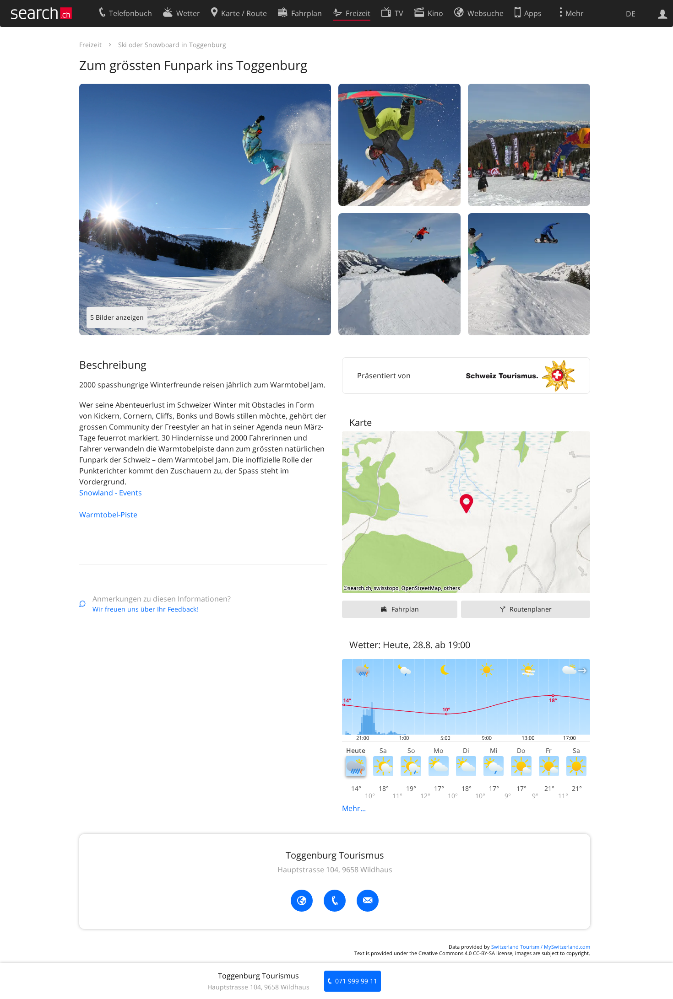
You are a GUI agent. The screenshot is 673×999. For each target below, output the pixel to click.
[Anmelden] (662, 13)
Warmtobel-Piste (108, 515)
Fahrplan (405, 609)
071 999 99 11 (356, 981)
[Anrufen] (335, 901)
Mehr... (354, 808)
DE (630, 14)
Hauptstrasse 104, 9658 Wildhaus (334, 870)
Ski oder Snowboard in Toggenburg (172, 44)
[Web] (302, 901)
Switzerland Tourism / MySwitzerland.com (540, 946)
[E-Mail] (368, 901)
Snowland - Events (110, 493)
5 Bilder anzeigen (117, 317)
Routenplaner (531, 609)
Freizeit (90, 44)
